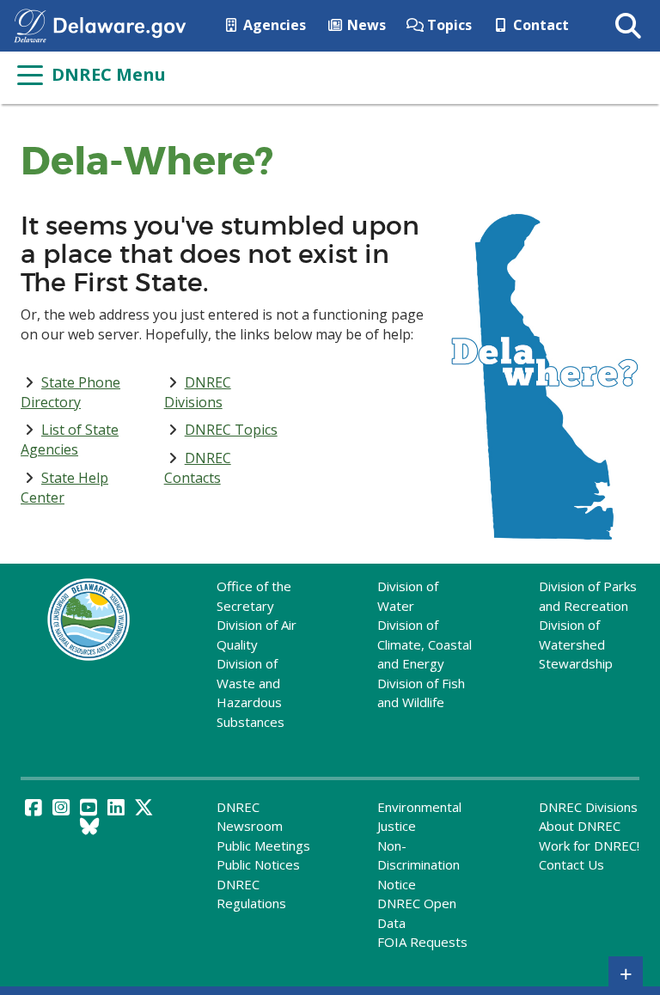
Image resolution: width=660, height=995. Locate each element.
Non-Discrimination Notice (418, 865)
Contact (539, 24)
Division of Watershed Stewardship (576, 644)
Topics (448, 24)
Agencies (273, 24)
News (365, 24)
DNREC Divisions (197, 392)
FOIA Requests (422, 941)
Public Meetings (263, 845)
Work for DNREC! (589, 845)
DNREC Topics (231, 429)
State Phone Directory (70, 392)
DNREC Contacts (197, 468)
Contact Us (571, 864)
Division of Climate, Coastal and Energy (424, 644)
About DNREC (579, 825)
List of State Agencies (70, 439)
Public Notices (258, 864)
